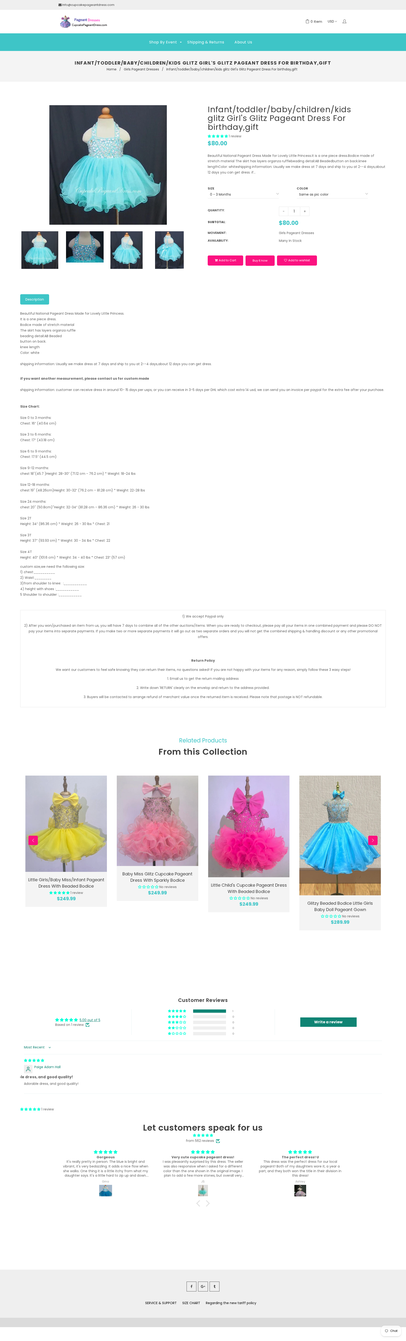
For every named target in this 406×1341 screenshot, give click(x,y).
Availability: (218, 240)
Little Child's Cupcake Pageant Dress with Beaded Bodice (249, 888)
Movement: (217, 233)
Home (112, 69)
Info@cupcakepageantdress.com (88, 5)
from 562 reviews (200, 1140)
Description (34, 299)
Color (302, 188)
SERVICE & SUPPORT (161, 1303)
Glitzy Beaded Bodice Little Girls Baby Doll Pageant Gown (340, 906)
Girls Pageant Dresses (141, 69)
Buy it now (260, 260)
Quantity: (216, 210)
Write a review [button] (328, 1022)
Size (211, 188)
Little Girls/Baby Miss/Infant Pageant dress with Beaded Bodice (66, 883)
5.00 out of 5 (90, 1020)
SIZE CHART (191, 1303)
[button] (218, 136)
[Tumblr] (214, 1286)
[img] (34, 1060)
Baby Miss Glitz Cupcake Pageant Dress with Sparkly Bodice (157, 877)
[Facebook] (191, 1286)
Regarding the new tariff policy (231, 1303)
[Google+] (203, 1286)
